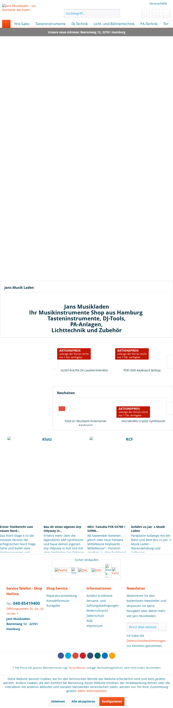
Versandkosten (77, 667)
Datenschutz (95, 616)
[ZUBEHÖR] (38, 245)
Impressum (94, 626)
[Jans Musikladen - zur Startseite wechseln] (26, 11)
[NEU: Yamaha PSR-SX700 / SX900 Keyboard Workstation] (108, 514)
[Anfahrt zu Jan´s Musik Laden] (152, 514)
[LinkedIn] (105, 656)
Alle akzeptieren (83, 701)
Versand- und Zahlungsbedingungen (102, 603)
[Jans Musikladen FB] (43, 479)
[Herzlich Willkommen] (86, 65)
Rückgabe (53, 606)
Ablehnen (58, 701)
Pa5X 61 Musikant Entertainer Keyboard (84, 423)
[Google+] (75, 656)
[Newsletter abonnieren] (162, 627)
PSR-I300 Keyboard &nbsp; (142, 370)
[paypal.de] (62, 570)
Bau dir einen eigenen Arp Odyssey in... (62, 529)
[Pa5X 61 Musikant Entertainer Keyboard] (84, 409)
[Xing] (98, 656)
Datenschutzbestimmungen (146, 641)
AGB (89, 621)
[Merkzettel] (145, 13)
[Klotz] (45, 443)
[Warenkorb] (166, 13)
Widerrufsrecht (97, 611)
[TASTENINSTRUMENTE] (38, 127)
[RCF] (128, 443)
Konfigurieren (112, 701)
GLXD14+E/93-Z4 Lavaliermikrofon (83, 370)
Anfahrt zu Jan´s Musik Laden (148, 529)
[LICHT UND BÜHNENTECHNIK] (134, 245)
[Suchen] (116, 13)
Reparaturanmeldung (61, 596)
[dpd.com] (98, 570)
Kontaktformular (58, 601)
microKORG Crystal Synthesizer (142, 421)
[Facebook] (61, 656)
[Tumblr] (90, 656)
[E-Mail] (112, 656)
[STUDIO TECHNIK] (134, 186)
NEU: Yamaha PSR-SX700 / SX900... (106, 529)
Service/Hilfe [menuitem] (158, 3)
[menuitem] (92, 13)
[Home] (6, 24)
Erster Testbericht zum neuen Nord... (16, 529)
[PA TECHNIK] (38, 186)
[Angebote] (25, 362)
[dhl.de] (85, 570)
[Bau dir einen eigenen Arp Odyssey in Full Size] (65, 514)
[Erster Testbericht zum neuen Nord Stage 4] (21, 514)
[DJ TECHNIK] (134, 127)
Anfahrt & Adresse (99, 596)
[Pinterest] (83, 656)
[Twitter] (68, 656)
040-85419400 (26, 603)
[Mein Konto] (156, 13)
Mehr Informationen (92, 691)
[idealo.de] (115, 570)
